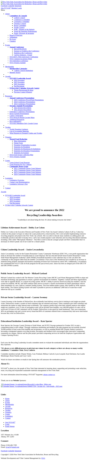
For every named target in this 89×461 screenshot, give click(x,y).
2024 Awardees (19, 80)
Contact (8, 418)
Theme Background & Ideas (23, 90)
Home (7, 399)
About (7, 400)
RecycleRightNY (15, 121)
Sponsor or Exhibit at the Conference (26, 51)
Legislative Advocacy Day (19, 184)
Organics (8, 412)
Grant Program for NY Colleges (20, 164)
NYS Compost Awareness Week (21, 59)
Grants (7, 414)
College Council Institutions (23, 70)
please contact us (49, 375)
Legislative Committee (21, 22)
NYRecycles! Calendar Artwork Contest (19, 205)
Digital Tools (18, 143)
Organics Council (20, 23)
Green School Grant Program (20, 162)
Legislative (9, 416)
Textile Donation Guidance (19, 129)
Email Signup (10, 426)
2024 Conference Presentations (24, 102)
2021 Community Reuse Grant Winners (27, 168)
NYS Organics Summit (18, 63)
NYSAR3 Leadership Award (15, 195)
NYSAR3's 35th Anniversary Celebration (24, 57)
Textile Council (19, 27)
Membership (9, 404)
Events (7, 402)
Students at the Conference (23, 53)
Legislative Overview (17, 180)
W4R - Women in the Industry (24, 29)
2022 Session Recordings (22, 110)
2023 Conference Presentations (24, 104)
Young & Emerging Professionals (25, 31)
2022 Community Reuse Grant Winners (27, 170)
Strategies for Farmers (21, 153)
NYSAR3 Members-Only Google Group (24, 123)
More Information (20, 141)
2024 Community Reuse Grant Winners (27, 174)
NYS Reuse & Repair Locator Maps (22, 117)
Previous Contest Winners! (23, 92)
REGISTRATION (20, 49)
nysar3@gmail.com (12, 447)
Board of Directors (16, 35)
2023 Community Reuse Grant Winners (27, 172)
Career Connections (16, 116)
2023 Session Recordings (22, 108)
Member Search (15, 72)
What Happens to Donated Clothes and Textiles (26, 133)
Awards (3, 192)
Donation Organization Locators (25, 145)
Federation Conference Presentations (22, 112)
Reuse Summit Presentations (19, 114)
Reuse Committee (20, 25)
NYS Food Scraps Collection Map (21, 155)
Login (7, 424)
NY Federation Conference (19, 61)
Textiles (8, 410)
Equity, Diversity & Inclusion (24, 33)
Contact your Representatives (20, 182)
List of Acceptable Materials (19, 131)
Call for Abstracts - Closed (23, 55)
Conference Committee (22, 20)
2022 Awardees (19, 84)
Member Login (16, 8)
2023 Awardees (19, 82)
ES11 (43, 458)
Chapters (13, 41)
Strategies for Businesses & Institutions (27, 149)
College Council (19, 18)
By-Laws (13, 39)
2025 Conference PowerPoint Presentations (29, 100)
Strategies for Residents (22, 147)
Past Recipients (19, 86)
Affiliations (13, 37)
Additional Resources (17, 119)
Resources (8, 408)
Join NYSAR (6, 8)
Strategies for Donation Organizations (27, 151)
